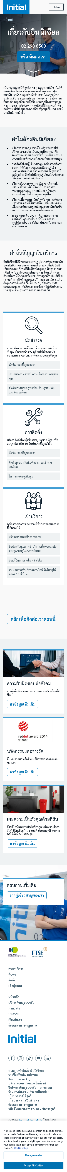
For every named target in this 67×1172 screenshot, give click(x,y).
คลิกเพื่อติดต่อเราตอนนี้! (33, 619)
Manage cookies (33, 1155)
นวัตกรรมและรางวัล (25, 751)
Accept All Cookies (33, 1165)
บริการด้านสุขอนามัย (21, 1002)
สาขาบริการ (15, 969)
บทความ (13, 1014)
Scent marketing (19, 1079)
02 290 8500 (33, 46)
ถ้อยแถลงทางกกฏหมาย (22, 1025)
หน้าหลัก (8, 19)
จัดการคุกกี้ (48, 1109)
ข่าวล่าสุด (46, 1087)
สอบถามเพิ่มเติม (21, 885)
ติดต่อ (11, 980)
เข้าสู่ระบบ (15, 986)
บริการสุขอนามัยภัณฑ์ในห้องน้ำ (28, 1083)
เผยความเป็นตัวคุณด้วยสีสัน (32, 819)
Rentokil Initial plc (31, 1120)
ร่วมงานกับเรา (17, 1092)
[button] (33, 72)
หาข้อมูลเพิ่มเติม (22, 704)
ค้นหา (12, 974)
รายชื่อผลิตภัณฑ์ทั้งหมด (23, 1075)
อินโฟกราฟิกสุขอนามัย (22, 1087)
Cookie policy (21, 1147)
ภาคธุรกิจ (14, 1008)
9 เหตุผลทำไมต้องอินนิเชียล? (26, 1070)
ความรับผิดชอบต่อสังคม (29, 683)
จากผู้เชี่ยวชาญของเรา (27, 895)
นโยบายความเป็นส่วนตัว (23, 1100)
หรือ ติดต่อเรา (33, 57)
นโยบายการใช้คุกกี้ (19, 1096)
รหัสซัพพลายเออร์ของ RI (23, 1109)
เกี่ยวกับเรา (15, 1020)
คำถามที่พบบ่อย (39, 1092)
